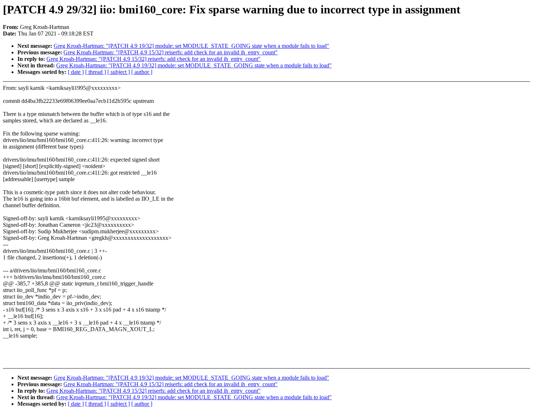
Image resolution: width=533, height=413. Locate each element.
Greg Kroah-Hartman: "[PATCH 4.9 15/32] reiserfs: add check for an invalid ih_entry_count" (170, 52)
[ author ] (141, 72)
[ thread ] (95, 72)
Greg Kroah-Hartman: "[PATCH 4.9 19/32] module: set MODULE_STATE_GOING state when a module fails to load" (191, 46)
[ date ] (76, 72)
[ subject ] (118, 72)
